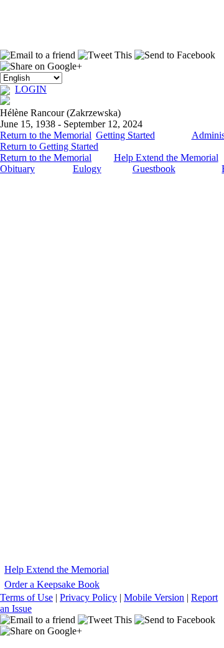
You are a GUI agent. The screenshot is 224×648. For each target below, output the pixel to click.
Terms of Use (26, 597)
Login (31, 89)
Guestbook (154, 168)
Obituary (17, 168)
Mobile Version (154, 597)
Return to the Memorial (45, 135)
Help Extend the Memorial (166, 157)
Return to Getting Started (49, 146)
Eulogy (87, 168)
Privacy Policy (88, 597)
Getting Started (125, 135)
